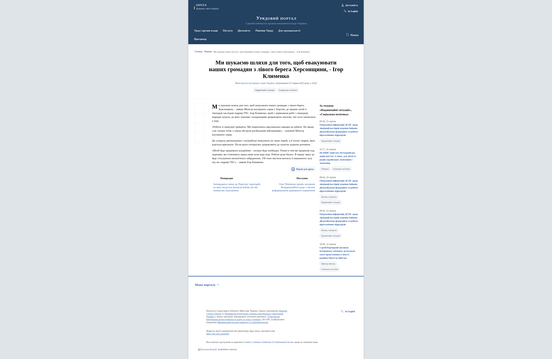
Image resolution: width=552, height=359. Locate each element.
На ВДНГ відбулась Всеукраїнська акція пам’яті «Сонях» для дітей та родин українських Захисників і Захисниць (338, 158)
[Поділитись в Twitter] (199, 118)
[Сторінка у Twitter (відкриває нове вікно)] (334, 34)
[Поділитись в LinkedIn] (199, 138)
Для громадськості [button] (289, 30)
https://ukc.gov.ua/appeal (217, 334)
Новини (208, 52)
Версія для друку (305, 169)
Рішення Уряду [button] (264, 30)
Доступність (351, 5)
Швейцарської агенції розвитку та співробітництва (242, 322)
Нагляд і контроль (329, 197)
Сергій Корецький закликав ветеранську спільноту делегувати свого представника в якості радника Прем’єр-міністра (337, 252)
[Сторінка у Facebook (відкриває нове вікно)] (328, 34)
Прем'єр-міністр (328, 264)
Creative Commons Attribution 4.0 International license (269, 342)
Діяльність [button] (244, 30)
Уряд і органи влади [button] (206, 30)
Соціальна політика (288, 90)
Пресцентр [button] (200, 39)
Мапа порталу (205, 285)
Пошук (354, 35)
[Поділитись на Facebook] (199, 108)
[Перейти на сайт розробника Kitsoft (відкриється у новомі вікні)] (207, 349)
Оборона (325, 169)
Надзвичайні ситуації (265, 90)
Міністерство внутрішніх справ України (254, 83)
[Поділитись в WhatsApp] (199, 128)
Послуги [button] (228, 30)
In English (353, 11)
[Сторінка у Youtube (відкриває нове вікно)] (339, 34)
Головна (198, 52)
